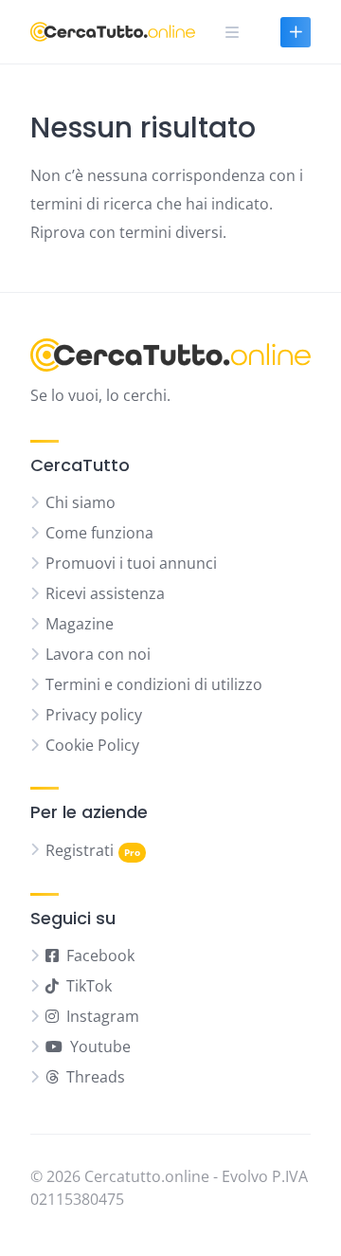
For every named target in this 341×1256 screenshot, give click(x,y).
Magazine (79, 623)
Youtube (100, 1046)
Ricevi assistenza (105, 593)
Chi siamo (80, 502)
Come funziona (99, 532)
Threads (95, 1076)
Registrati (79, 850)
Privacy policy (93, 714)
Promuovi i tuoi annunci (131, 563)
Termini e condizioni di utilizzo (153, 684)
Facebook (100, 955)
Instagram (102, 1016)
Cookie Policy (92, 745)
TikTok (89, 985)
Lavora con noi (98, 654)
